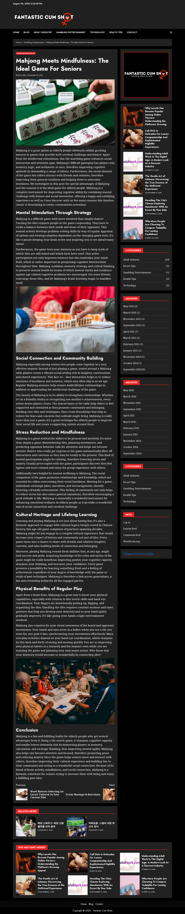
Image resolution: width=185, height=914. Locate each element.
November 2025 (132, 318)
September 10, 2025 (154, 214)
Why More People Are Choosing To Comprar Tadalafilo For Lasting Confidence (155, 228)
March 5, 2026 (153, 170)
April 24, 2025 (152, 238)
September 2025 (132, 325)
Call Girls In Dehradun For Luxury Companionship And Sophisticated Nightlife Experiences (157, 139)
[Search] (171, 32)
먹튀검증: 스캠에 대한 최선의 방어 (102, 824)
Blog (26, 32)
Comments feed (131, 535)
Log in (126, 522)
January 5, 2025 (96, 830)
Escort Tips (129, 266)
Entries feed (130, 528)
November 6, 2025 (154, 193)
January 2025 (130, 350)
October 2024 (130, 363)
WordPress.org (131, 541)
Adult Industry (43, 32)
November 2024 (132, 356)
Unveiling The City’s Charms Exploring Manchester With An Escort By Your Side (156, 205)
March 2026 (129, 312)
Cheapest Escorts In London (138, 553)
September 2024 (132, 369)
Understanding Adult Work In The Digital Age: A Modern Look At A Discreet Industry (157, 160)
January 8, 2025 (46, 830)
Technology (97, 32)
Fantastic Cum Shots (102, 910)
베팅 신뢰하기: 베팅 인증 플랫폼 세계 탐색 (51, 824)
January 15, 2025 (36, 75)
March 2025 (129, 337)
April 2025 (129, 331)
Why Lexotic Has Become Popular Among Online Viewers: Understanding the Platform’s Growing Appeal (51, 862)
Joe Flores (22, 75)
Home (16, 32)
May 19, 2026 (97, 871)
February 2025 (131, 344)
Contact (132, 32)
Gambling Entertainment (71, 32)
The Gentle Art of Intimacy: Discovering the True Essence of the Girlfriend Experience (157, 182)
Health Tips (116, 32)
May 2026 (128, 306)
